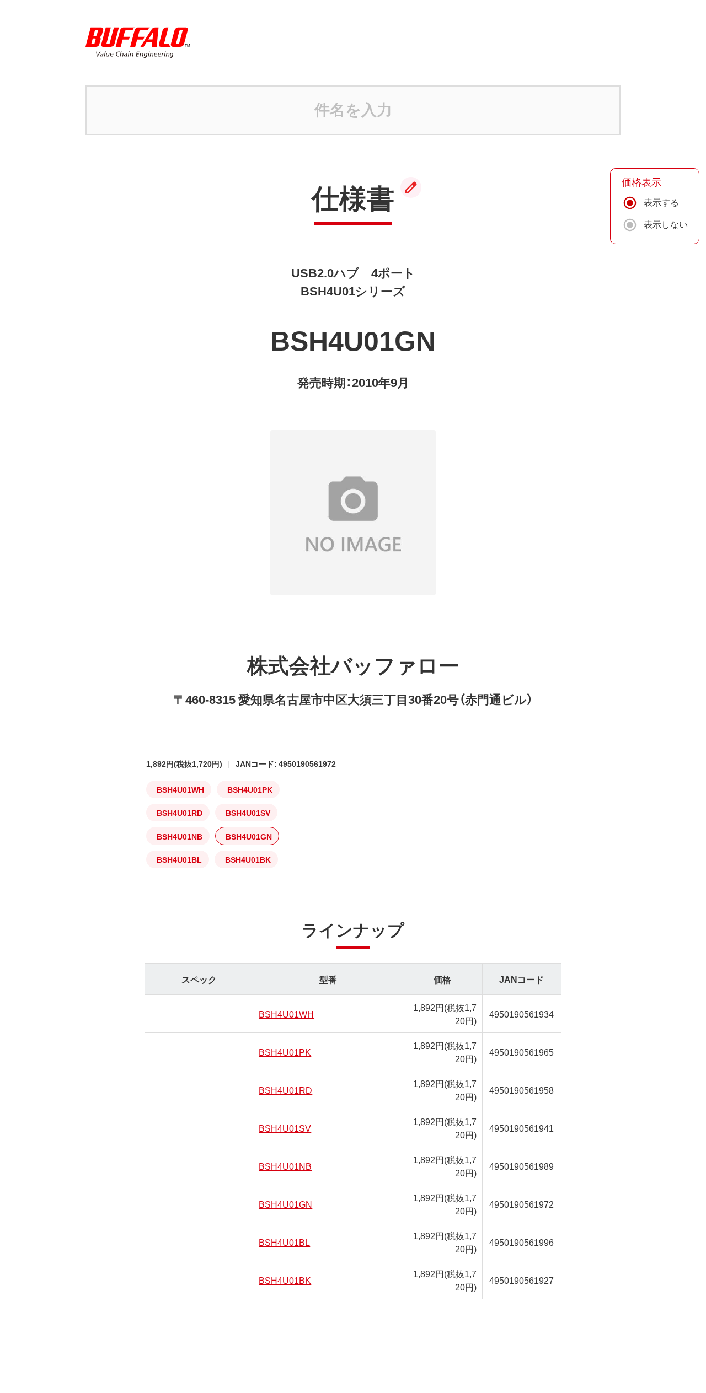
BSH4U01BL (284, 1242)
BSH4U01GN (285, 1204)
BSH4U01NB (285, 1166)
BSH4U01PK (285, 1051)
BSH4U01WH (286, 1013)
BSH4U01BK (285, 1280)
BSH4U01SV (285, 1127)
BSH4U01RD (285, 1089)
